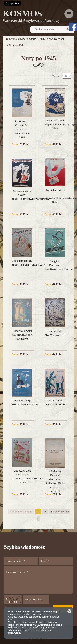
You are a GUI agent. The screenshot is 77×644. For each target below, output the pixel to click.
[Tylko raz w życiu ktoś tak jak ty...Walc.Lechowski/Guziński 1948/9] (22, 452)
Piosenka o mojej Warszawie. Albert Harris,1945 (22, 334)
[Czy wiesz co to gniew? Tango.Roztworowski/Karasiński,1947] (22, 172)
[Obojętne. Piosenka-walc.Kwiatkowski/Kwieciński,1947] (55, 242)
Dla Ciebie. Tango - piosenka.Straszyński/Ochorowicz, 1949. (55, 196)
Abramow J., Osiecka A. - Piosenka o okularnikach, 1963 (22, 129)
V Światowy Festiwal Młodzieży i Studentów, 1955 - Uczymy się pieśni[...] (55, 481)
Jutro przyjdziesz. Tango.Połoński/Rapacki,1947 (22, 262)
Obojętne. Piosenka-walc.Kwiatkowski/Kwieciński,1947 (55, 265)
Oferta (32, 38)
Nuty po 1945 (16, 45)
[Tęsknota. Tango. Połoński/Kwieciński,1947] (22, 382)
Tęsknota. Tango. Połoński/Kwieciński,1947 (22, 402)
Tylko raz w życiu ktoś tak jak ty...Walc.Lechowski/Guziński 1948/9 (22, 476)
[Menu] (68, 13)
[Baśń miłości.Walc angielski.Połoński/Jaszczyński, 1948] (55, 102)
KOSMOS (31, 17)
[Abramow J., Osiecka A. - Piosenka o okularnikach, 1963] (22, 102)
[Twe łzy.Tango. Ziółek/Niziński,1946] (55, 382)
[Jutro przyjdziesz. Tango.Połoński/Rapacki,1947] (22, 242)
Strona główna (17, 38)
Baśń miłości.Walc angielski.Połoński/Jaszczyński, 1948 (55, 124)
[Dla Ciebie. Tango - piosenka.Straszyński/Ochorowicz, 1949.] (55, 172)
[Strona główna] (7, 39)
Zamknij (69, 611)
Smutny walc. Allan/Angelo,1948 (55, 333)
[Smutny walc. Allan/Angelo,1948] (55, 312)
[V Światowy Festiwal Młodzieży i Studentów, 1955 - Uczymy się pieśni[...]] (55, 452)
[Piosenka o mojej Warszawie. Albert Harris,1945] (22, 312)
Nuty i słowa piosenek (52, 38)
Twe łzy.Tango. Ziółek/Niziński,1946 (55, 402)
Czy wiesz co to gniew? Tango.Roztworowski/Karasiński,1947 (22, 194)
